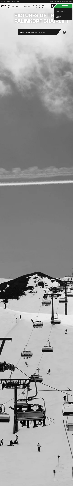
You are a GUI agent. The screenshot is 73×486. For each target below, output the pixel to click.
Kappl (13, 1)
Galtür (3, 1)
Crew (70, 1)
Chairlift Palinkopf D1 (31, 32)
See (18, 1)
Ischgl (8, 1)
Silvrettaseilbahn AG (55, 1)
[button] (49, 6)
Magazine (65, 1)
